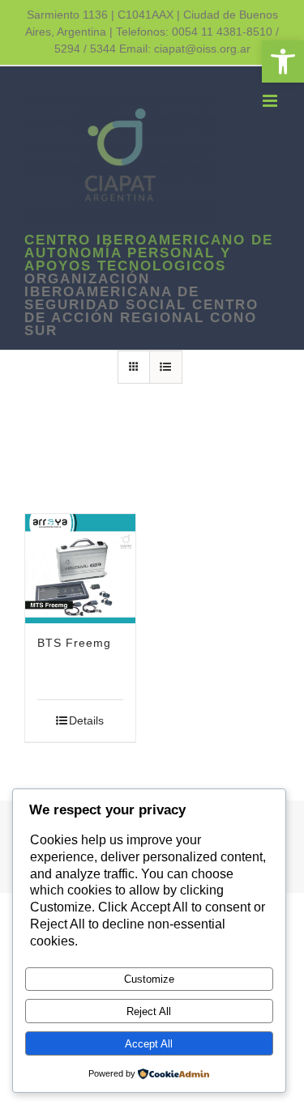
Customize (149, 979)
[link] (283, 61)
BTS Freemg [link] (74, 642)
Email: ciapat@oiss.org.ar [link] (184, 48)
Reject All (148, 1011)
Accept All (149, 1044)
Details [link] (86, 720)
